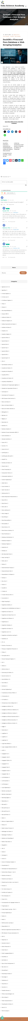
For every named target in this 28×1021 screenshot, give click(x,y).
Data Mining (4, 516)
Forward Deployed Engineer (8, 658)
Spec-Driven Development (7, 963)
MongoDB (4, 845)
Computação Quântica (6, 476)
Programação (5, 905)
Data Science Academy (12, 5)
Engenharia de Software (7, 618)
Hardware (4, 686)
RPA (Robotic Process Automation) (9, 933)
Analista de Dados (6, 327)
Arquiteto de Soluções (7, 371)
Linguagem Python (6, 760)
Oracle (3, 858)
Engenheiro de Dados (6, 628)
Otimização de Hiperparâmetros (9, 868)
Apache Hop (4, 347)
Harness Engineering (6, 689)
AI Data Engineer (5, 293)
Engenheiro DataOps (6, 625)
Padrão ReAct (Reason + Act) (8, 872)
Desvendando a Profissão (7, 574)
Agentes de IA (16, 34)
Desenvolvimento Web (6, 571)
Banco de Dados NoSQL (7, 405)
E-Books (3, 591)
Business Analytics (6, 428)
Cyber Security (5, 489)
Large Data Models (6, 743)
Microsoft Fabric (5, 814)
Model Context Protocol (7, 828)
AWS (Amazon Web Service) (8, 398)
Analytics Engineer (6, 334)
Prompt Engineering (6, 912)
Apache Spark (5, 357)
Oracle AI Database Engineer (8, 861)
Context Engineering (6, 479)
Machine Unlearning (6, 794)
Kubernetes (4, 730)
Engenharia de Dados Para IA (8, 614)
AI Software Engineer (6, 300)
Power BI (4, 899)
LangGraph (4, 740)
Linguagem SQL (5, 774)
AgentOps (4, 290)
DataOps (4, 550)
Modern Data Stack (6, 841)
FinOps (3, 652)
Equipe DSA (6, 210)
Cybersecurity (5, 493)
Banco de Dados (5, 401)
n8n (2, 848)
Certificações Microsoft (7, 456)
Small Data (4, 949)
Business (4, 425)
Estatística (4, 638)
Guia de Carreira (5, 675)
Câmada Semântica (6, 439)
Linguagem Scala (5, 770)
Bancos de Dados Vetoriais (7, 408)
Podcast (3, 885)
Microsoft (4, 804)
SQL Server (4, 966)
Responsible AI (5, 926)
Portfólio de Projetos (6, 892)
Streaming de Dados (6, 973)
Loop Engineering (5, 787)
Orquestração (5, 865)
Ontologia (4, 855)
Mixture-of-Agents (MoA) (7, 821)
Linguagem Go (5, 753)
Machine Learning (5, 790)
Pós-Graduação (5, 895)
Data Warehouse (5, 533)
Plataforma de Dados (6, 878)
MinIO (3, 818)
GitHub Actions (5, 669)
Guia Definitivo (5, 679)
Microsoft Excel (5, 811)
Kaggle (3, 726)
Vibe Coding (4, 997)
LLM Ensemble (5, 780)
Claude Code (4, 466)
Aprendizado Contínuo (6, 364)
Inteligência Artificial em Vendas (9, 713)
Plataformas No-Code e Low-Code (9, 882)
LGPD (3, 750)
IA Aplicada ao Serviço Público (8, 692)
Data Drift (4, 500)
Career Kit (4, 442)
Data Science (5, 527)
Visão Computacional (6, 1000)
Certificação (4, 452)
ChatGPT (4, 459)
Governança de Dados (6, 672)
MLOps (3, 824)
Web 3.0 (3, 1007)
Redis (3, 919)
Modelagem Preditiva (6, 834)
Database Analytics (6, 540)
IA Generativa (5, 696)
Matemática (4, 801)
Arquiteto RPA (5, 374)
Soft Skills (4, 960)
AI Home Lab (4, 296)
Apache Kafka (5, 351)
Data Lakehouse (5, 510)
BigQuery (4, 418)
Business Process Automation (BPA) (9, 432)
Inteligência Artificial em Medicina (9, 709)
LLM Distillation (5, 777)
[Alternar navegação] (25, 6)
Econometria (4, 598)
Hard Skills (4, 682)
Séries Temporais (5, 946)
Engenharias (4, 621)
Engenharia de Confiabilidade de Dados (10, 608)
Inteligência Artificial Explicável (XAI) (10, 716)
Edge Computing (5, 601)
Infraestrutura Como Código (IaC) (9, 702)
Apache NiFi (4, 354)
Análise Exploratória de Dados (8, 324)
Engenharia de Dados (6, 611)
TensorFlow (4, 983)
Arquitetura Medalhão (6, 381)
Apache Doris (5, 344)
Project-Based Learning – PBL (8, 909)
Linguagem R (4, 763)
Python (3, 916)
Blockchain (4, 422)
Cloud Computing (5, 469)
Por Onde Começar (6, 889)
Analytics (4, 330)
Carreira (3, 445)
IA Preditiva (4, 699)
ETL (2, 642)
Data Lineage (4, 513)
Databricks (4, 547)
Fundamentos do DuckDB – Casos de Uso (7, 155)
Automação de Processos (7, 395)
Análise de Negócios (6, 320)
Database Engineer (6, 543)
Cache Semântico (5, 435)
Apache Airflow (5, 337)
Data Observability (6, 520)
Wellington (15, 212)
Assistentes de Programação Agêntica (10, 384)
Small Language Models (7, 953)
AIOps (3, 303)
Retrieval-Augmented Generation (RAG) (10, 929)
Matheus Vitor (16, 248)
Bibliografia (4, 412)
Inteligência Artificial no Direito (8, 723)
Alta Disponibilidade (6, 310)
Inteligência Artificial (6, 706)
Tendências (4, 980)
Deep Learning (5, 557)
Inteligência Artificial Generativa (9, 719)
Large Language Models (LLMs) (8, 746)
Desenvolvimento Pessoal (7, 567)
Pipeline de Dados (6, 875)
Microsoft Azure (5, 807)
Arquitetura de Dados (6, 378)
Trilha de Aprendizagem (7, 993)
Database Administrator (7, 537)
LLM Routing (4, 784)
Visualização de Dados (7, 1004)
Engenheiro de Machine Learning (9, 635)
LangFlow (4, 736)
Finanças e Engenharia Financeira (9, 648)
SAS (3, 936)
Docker (3, 584)
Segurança (4, 939)
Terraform (4, 987)
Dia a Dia (4, 581)
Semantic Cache (5, 943)
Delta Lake (4, 560)
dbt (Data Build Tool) (6, 554)
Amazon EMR (4, 313)
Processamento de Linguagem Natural (10, 902)
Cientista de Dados (6, 462)
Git (2, 662)
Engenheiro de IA (5, 631)
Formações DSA (5, 655)
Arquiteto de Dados (6, 368)
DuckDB (12, 36)
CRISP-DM (4, 483)
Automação (4, 391)
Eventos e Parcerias (6, 645)
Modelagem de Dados (6, 831)
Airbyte (3, 307)
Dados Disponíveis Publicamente (9, 496)
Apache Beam (5, 340)
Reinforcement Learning (7, 922)
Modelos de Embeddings (7, 838)
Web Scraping (17, 36)
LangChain (4, 733)
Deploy (3, 564)
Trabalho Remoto (5, 990)
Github (3, 665)
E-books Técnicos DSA (7, 594)
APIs (3, 361)
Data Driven (4, 503)
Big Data (3, 415)
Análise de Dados (5, 317)
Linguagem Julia (5, 757)
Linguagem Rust (5, 767)
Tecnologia (4, 976)
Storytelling (4, 970)
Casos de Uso (5, 449)
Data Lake (4, 506)
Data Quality (4, 523)
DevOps (3, 577)
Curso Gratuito (6, 36)
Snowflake (4, 956)
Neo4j (3, 851)
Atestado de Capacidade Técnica (9, 388)
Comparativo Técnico (6, 472)
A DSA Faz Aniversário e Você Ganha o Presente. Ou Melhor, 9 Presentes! (19, 146)
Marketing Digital (5, 797)
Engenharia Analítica (6, 604)
